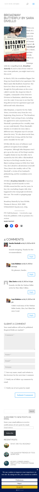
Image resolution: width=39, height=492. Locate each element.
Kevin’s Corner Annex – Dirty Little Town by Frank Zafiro (22, 463)
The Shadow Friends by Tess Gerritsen (22, 453)
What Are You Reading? (20, 444)
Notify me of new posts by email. (18, 388)
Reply (31, 257)
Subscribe (9, 433)
